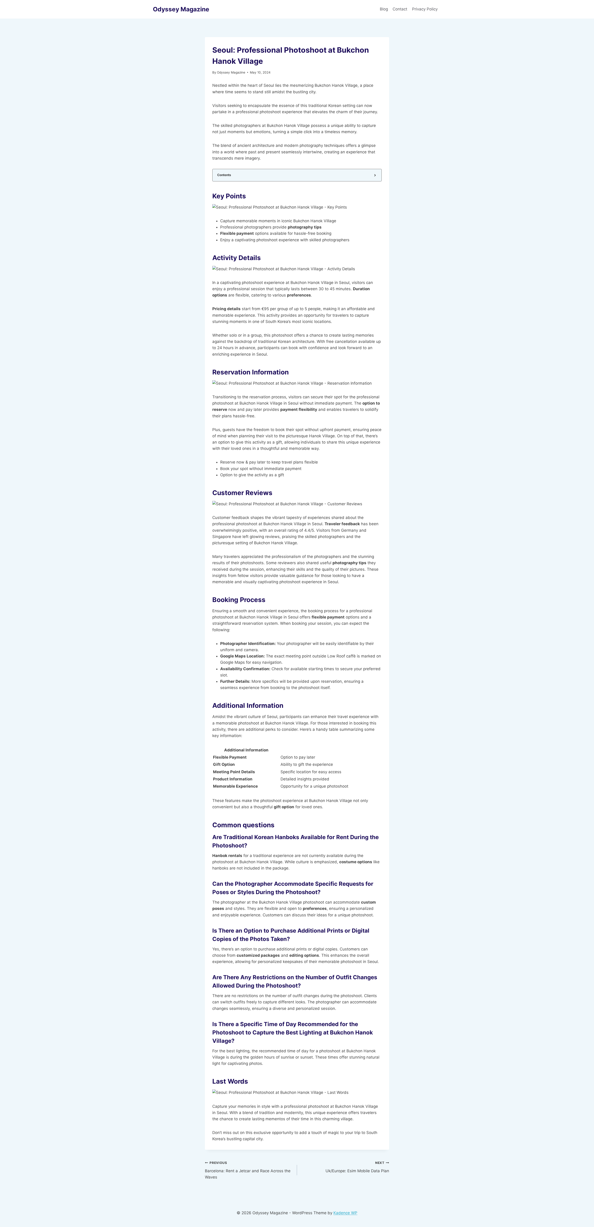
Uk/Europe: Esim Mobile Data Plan (357, 1167)
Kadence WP (345, 1213)
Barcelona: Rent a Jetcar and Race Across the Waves (248, 1170)
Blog (384, 9)
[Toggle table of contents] (374, 175)
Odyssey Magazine (231, 72)
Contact (400, 9)
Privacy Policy (425, 9)
